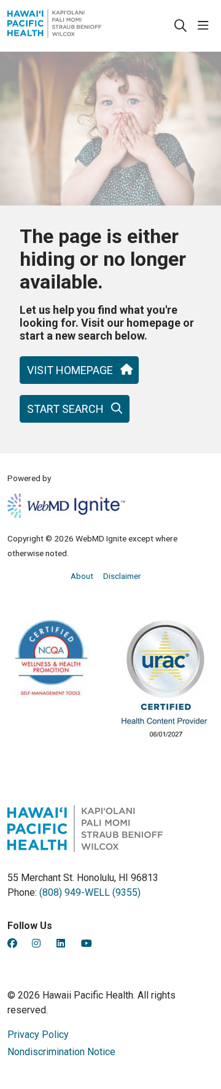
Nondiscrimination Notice (61, 1052)
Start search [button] (65, 408)
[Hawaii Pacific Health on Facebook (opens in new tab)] (12, 943)
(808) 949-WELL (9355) (90, 892)
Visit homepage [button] (70, 370)
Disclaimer (122, 576)
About (82, 576)
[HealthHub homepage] (85, 25)
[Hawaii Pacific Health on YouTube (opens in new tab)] (86, 943)
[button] (206, 26)
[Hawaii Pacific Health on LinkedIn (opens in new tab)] (60, 943)
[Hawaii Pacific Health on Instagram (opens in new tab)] (36, 943)
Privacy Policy (38, 1034)
